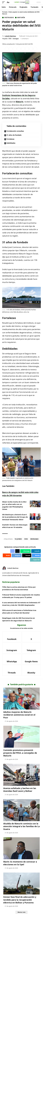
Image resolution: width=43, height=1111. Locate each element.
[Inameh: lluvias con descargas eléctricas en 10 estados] (35, 526)
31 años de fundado (14, 135)
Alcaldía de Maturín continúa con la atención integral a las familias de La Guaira (21, 826)
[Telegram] (31, 648)
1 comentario (24, 39)
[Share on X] (11, 49)
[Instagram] (11, 648)
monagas (16, 39)
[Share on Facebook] (6, 49)
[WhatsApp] (11, 659)
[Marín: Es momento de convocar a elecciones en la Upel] (21, 848)
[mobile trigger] (4, 2)
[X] (31, 637)
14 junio (4, 39)
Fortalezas (10, 139)
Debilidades (11, 143)
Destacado (9, 17)
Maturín (21, 17)
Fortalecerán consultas (15, 131)
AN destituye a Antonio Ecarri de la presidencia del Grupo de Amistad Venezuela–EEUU (15, 517)
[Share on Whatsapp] (15, 49)
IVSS (9, 39)
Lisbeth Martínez (10, 36)
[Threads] (11, 670)
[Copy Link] (35, 49)
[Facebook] (11, 637)
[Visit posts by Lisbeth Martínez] (4, 568)
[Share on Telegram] (27, 49)
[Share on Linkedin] (19, 49)
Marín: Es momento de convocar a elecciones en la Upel (20, 863)
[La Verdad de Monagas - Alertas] (21, 2)
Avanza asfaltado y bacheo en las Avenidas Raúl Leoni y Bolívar (19, 789)
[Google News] (31, 659)
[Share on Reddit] (23, 49)
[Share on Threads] (31, 49)
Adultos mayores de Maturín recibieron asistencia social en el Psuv (19, 715)
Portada (4, 12)
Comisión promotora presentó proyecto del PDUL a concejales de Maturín (20, 753)
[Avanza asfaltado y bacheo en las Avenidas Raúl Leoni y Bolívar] (21, 775)
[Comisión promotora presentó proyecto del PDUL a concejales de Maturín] (21, 737)
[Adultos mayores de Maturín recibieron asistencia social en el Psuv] (21, 699)
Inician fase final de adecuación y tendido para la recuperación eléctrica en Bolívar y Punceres (19, 900)
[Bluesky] (31, 670)
